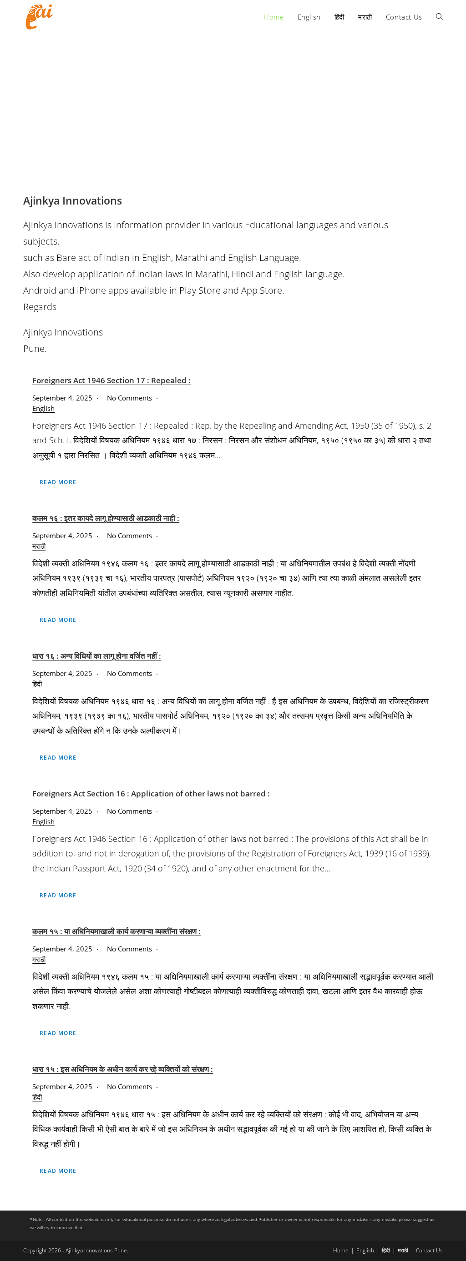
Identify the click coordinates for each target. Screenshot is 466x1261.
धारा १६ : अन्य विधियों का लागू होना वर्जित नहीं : (96, 656)
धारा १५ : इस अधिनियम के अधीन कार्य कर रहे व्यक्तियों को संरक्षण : (122, 1069)
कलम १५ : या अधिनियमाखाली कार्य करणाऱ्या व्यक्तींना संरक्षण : (116, 931)
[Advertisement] (233, 102)
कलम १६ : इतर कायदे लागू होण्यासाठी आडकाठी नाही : (105, 518)
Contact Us (429, 1250)
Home (341, 1250)
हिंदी (37, 683)
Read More (58, 482)
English (43, 408)
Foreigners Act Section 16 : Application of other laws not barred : (151, 793)
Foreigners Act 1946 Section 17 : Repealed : (111, 380)
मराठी (39, 545)
